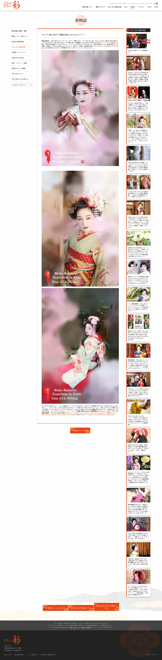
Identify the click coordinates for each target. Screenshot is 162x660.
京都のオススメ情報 (18, 68)
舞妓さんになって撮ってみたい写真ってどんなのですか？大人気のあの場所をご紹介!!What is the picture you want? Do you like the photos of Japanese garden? (138, 335)
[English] (157, 3)
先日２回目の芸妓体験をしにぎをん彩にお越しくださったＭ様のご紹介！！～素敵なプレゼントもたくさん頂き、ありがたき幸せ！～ (138, 536)
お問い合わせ (7, 654)
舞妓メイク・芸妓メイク (20, 36)
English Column (18, 58)
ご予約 (149, 7)
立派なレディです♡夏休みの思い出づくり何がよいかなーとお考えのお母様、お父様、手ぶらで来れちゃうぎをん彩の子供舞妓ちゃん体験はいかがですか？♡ (138, 392)
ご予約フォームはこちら (55, 608)
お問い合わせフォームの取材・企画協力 (80, 627)
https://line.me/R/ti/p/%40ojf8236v (101, 415)
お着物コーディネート (19, 52)
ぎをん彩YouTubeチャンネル (61, 411)
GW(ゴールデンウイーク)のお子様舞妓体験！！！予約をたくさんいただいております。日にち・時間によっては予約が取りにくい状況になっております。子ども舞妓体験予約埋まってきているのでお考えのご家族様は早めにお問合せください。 (138, 478)
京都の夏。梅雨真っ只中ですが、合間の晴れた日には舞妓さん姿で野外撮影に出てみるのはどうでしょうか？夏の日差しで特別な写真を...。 (138, 562)
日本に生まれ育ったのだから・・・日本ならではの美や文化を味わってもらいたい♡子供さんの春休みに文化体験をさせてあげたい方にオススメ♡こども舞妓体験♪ (138, 420)
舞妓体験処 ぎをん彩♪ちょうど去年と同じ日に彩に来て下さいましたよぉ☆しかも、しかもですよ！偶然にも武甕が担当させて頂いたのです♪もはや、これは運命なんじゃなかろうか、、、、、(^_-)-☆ (138, 364)
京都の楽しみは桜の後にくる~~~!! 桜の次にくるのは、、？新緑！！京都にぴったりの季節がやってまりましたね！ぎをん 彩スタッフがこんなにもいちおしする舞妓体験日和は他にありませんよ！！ (139, 252)
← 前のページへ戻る (80, 430)
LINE (156, 7)
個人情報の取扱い (20, 654)
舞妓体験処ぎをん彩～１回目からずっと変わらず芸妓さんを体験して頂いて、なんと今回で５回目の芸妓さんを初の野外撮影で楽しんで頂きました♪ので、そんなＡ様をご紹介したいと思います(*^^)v (138, 509)
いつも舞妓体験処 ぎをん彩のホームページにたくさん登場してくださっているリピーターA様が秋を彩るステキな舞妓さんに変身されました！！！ (138, 307)
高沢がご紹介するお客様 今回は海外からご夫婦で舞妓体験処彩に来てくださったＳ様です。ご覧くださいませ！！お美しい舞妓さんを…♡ (138, 448)
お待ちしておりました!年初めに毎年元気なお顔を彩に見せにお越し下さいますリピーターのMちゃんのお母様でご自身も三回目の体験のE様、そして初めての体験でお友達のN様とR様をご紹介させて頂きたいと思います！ (138, 78)
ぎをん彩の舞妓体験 (114, 7)
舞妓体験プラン (87, 7)
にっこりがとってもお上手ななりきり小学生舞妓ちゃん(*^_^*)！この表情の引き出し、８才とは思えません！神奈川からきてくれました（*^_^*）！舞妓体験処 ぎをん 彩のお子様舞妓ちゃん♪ (139, 590)
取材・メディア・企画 (19, 63)
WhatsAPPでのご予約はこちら (107, 607)
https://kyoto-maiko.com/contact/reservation (58, 415)
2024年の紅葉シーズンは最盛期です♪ (138, 51)
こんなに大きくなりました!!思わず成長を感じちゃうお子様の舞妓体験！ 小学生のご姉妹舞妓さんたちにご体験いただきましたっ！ (138, 194)
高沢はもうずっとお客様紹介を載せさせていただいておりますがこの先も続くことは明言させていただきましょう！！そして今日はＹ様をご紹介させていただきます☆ (138, 280)
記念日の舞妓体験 (18, 42)
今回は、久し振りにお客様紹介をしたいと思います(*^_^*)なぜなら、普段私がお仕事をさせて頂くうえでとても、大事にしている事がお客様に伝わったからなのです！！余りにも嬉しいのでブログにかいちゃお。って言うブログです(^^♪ (138, 136)
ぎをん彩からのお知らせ (20, 79)
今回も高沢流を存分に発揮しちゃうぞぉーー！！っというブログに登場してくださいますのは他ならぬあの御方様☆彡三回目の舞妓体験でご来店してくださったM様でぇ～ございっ (138, 167)
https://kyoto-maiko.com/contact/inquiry (89, 413)
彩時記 (132, 7)
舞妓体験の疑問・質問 (19, 31)
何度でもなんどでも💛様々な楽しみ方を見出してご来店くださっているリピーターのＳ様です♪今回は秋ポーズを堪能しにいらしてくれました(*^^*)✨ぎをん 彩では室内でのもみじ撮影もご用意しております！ (138, 222)
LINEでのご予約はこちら (81, 608)
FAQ (125, 7)
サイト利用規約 (32, 654)
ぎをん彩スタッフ (18, 74)
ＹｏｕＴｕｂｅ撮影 (107, 43)
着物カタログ (100, 7)
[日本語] (154, 3)
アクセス (141, 7)
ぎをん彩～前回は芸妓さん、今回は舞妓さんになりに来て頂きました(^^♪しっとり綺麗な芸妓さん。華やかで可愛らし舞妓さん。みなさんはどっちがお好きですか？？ (138, 106)
